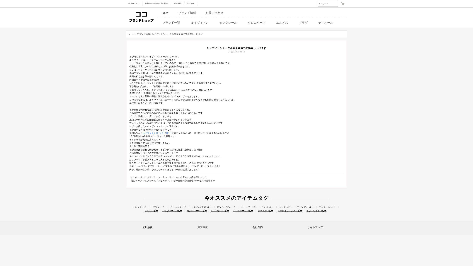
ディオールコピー (328, 207)
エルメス (282, 22)
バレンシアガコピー (202, 207)
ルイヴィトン (200, 22)
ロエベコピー (268, 207)
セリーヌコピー (249, 207)
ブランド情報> (144, 34)
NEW (165, 12)
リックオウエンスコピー (290, 210)
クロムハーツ (257, 22)
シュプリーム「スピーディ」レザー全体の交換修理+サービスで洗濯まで (178, 180)
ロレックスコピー (179, 207)
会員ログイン (133, 3)
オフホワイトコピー (316, 210)
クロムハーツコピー (243, 210)
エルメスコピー (140, 207)
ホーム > (132, 34)
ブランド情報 (187, 12)
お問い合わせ (214, 12)
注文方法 (202, 227)
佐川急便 (190, 3)
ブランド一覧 (171, 22)
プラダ (303, 22)
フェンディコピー (305, 207)
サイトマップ (315, 227)
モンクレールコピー (197, 210)
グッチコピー (285, 207)
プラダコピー (159, 207)
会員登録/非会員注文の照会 (156, 3)
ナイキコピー (151, 210)
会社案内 (257, 227)
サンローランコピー (227, 207)
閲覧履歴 (177, 3)
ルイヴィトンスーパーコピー (157, 133)
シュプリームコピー (172, 210)
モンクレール (228, 22)
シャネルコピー (265, 210)
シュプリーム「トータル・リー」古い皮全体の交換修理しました (174, 177)
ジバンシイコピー (220, 210)
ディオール (325, 22)
